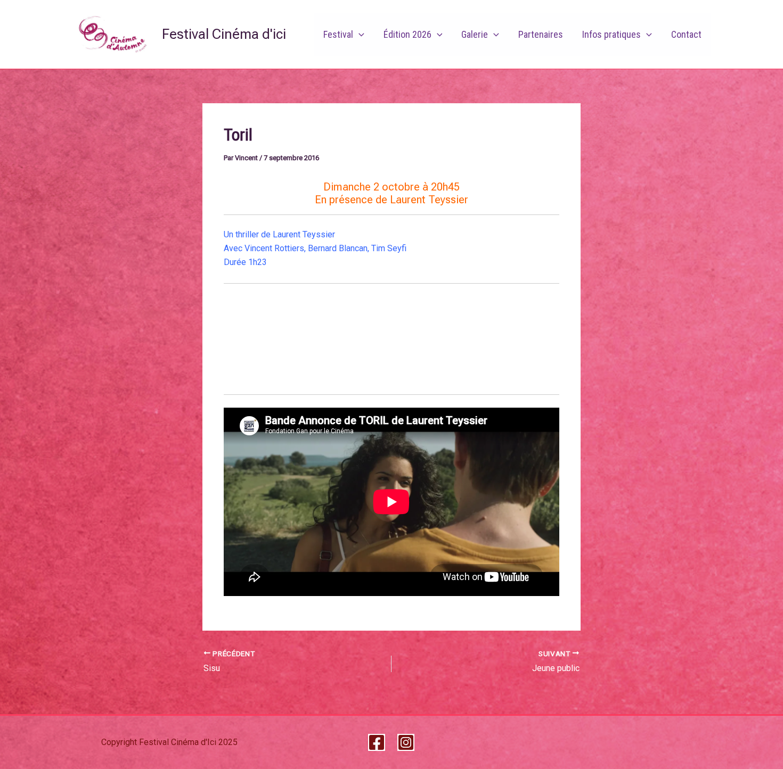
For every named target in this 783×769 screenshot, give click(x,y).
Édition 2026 (407, 34)
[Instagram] (405, 742)
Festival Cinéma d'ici (224, 34)
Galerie (474, 34)
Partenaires (540, 34)
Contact (686, 34)
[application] (358, 34)
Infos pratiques (611, 34)
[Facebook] (376, 742)
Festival (338, 34)
